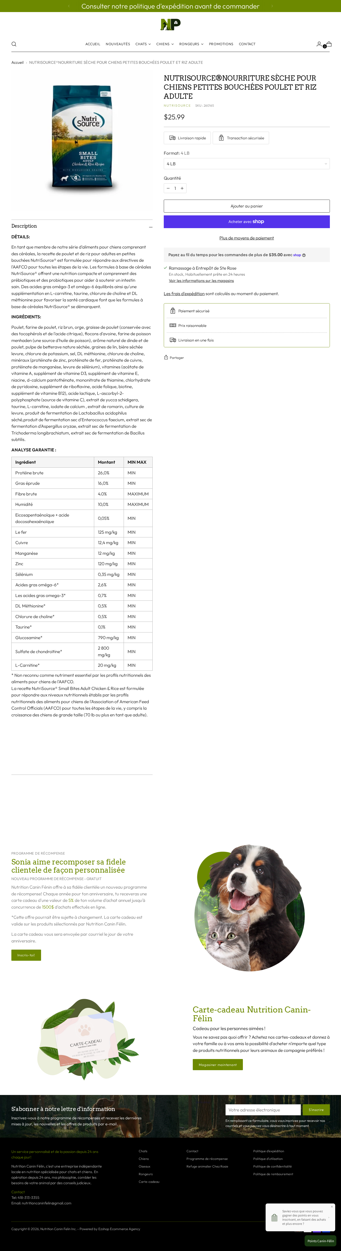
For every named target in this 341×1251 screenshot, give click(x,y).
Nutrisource (177, 105)
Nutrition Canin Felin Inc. (58, 1229)
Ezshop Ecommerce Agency (119, 1229)
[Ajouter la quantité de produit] (168, 188)
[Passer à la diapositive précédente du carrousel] (315, 815)
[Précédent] (69, 6)
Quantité (172, 178)
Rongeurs (146, 1174)
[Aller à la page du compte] (317, 44)
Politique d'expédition (268, 1151)
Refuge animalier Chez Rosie (207, 1166)
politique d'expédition (162, 6)
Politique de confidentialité (272, 1166)
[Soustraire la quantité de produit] (182, 188)
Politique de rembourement (273, 1174)
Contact (192, 1151)
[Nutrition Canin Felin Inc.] (170, 24)
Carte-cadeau (149, 1182)
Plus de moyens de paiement (246, 237)
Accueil (17, 62)
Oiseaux (144, 1166)
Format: (177, 153)
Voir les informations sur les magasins (201, 280)
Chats (143, 1151)
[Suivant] (272, 6)
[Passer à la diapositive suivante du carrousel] (326, 815)
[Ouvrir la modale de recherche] (14, 44)
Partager (177, 357)
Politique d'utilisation (268, 1159)
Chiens (144, 1159)
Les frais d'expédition (184, 293)
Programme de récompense (207, 1159)
